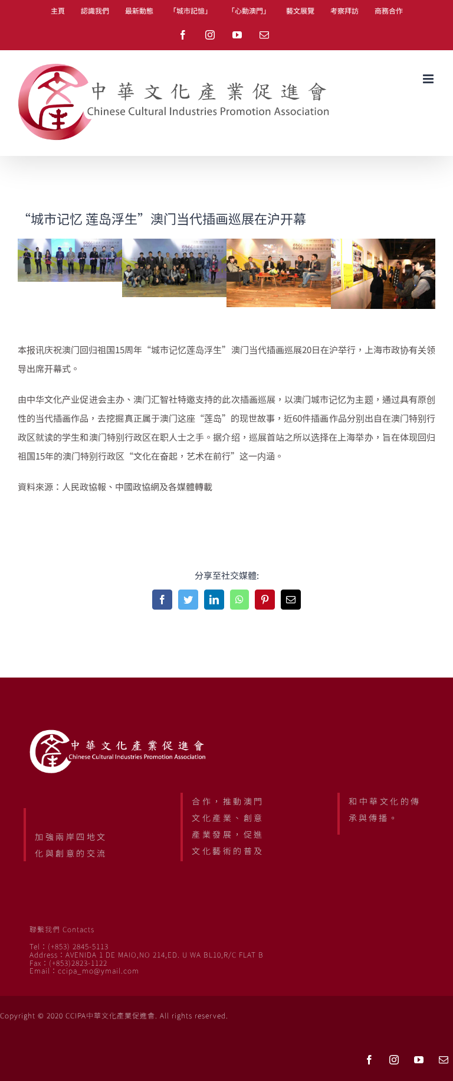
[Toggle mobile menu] (429, 79)
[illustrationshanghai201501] (70, 245)
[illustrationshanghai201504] (383, 245)
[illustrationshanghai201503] (278, 245)
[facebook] (369, 1059)
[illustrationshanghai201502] (174, 245)
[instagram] (394, 1059)
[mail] (443, 1059)
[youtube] (418, 1059)
